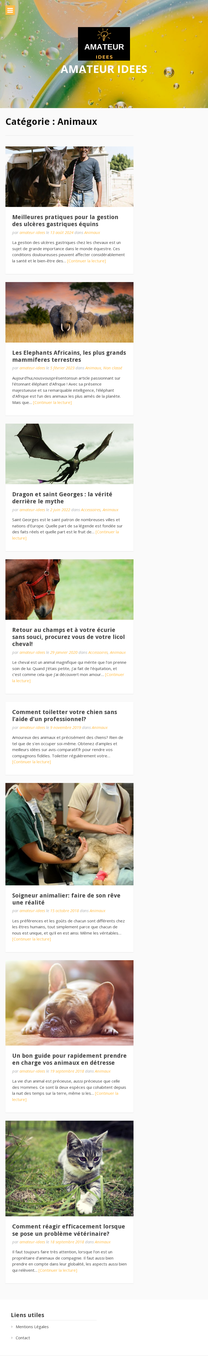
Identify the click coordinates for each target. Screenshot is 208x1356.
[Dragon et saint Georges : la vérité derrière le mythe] (69, 454)
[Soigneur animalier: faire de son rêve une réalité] (69, 834)
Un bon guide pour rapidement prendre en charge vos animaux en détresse (69, 1059)
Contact (23, 1337)
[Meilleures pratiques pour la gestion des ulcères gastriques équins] (69, 176)
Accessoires (90, 509)
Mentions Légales (32, 1326)
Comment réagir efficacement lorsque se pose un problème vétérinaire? (68, 1230)
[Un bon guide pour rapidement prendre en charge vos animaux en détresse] (69, 1002)
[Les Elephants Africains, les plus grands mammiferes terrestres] (69, 312)
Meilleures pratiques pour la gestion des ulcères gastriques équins (65, 220)
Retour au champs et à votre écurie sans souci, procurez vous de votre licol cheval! (68, 637)
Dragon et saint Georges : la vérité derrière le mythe (62, 498)
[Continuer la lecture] (86, 260)
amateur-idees (32, 232)
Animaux (92, 232)
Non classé (112, 367)
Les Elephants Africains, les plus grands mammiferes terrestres (69, 356)
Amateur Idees (104, 68)
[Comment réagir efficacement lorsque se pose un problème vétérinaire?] (69, 1169)
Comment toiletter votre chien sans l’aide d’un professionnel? (64, 715)
